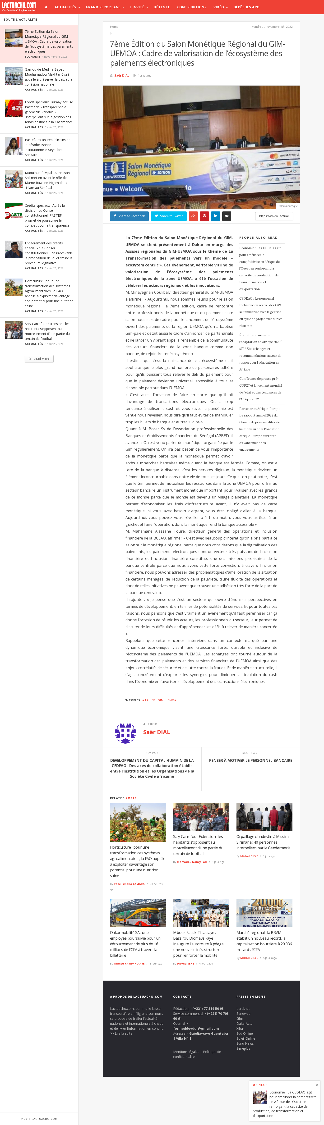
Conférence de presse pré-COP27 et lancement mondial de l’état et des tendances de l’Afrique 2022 (260, 389)
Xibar (240, 1028)
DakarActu (244, 1023)
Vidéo (218, 7)
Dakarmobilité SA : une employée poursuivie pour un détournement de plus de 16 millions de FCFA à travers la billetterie (135, 944)
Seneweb (243, 1013)
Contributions (192, 7)
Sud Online (244, 1033)
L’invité (137, 7)
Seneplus (243, 1048)
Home (114, 26)
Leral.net (243, 1008)
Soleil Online (245, 1038)
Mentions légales (186, 1051)
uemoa (171, 700)
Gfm (239, 1018)
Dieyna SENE (185, 963)
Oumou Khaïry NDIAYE (129, 963)
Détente (162, 7)
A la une (149, 700)
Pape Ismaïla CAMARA (129, 884)
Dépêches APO (247, 7)
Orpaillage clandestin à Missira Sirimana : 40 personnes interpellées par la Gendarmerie (263, 842)
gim (161, 700)
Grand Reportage (103, 7)
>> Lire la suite (121, 1033)
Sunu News (245, 1043)
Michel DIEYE (249, 856)
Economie (32, 56)
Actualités (65, 7)
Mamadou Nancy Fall (192, 862)
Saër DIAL (121, 75)
